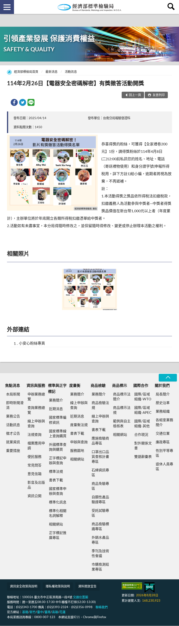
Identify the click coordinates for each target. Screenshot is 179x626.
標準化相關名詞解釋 (57, 513)
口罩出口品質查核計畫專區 (100, 456)
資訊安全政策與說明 (23, 586)
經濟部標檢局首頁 (26, 71)
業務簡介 (56, 400)
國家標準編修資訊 (57, 420)
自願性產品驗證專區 (100, 500)
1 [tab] (90, 301)
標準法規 (56, 471)
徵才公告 (13, 433)
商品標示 (119, 386)
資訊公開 (34, 496)
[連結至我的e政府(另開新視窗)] (150, 587)
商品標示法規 (122, 410)
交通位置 (163, 433)
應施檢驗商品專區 (100, 441)
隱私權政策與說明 (58, 586)
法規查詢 (34, 435)
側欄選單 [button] (7, 7)
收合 (168, 377)
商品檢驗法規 (100, 405)
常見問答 (34, 465)
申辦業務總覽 (36, 397)
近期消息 (56, 409)
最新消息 (51, 71)
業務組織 (163, 411)
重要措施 (13, 451)
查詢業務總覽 (36, 410)
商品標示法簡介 (122, 397)
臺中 (40, 612)
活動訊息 (71, 71)
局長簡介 (163, 394)
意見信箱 (34, 474)
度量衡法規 (79, 425)
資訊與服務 (36, 386)
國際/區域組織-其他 (142, 424)
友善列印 (158, 95)
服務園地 (77, 451)
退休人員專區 (164, 467)
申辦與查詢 (79, 442)
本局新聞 (13, 394)
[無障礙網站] (132, 586)
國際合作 (140, 386)
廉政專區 (163, 442)
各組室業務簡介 (164, 422)
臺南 (48, 612)
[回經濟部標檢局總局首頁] (89, 7)
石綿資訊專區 (100, 473)
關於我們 (162, 386)
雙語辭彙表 (143, 457)
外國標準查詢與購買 (57, 447)
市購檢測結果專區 (100, 567)
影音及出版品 (36, 485)
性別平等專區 (164, 453)
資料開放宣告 (87, 586)
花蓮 (62, 612)
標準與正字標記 (57, 389)
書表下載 (56, 480)
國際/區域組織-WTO (142, 397)
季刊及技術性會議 (100, 553)
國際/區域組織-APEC (142, 410)
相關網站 (56, 524)
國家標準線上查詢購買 (57, 434)
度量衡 (74, 386)
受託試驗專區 (100, 513)
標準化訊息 (57, 502)
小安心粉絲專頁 (32, 343)
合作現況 (141, 435)
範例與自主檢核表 (122, 424)
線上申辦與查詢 (36, 424)
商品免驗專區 (100, 486)
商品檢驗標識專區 (100, 526)
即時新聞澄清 (15, 405)
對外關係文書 (143, 446)
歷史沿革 (163, 403)
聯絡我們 (102, 607)
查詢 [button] (172, 7)
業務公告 (13, 416)
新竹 (33, 612)
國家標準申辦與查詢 (57, 491)
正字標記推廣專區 (57, 535)
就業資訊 (13, 442)
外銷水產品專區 (100, 540)
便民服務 (34, 457)
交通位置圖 (80, 597)
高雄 (55, 612)
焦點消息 (12, 386)
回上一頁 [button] (135, 95)
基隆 (25, 612)
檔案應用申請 (36, 446)
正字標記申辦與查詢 (57, 460)
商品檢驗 (98, 386)
